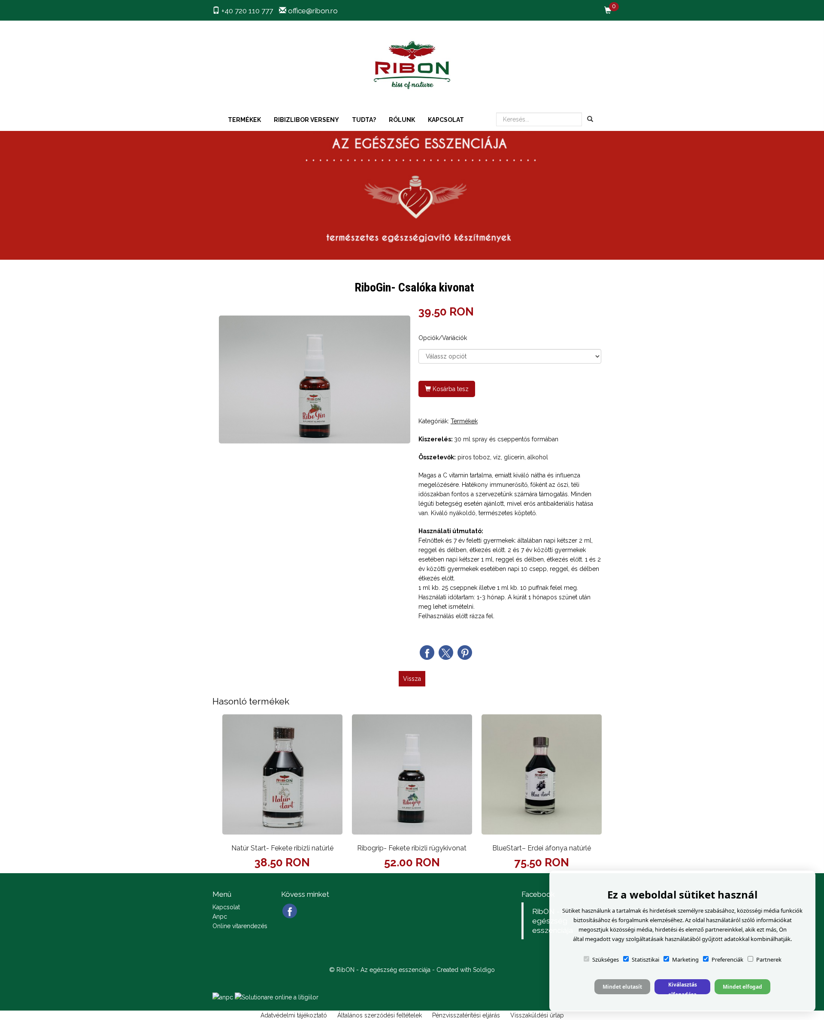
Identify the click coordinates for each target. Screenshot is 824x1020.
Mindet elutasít (622, 986)
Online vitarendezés (239, 926)
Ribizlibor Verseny (306, 119)
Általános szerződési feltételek (379, 1015)
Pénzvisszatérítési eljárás (466, 1015)
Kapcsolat (446, 119)
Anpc (219, 916)
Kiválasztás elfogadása (682, 987)
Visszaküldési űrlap (537, 1015)
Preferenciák (727, 959)
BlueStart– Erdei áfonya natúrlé (541, 848)
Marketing (685, 959)
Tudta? (364, 119)
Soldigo (484, 969)
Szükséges (605, 959)
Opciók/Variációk (442, 337)
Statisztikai (645, 959)
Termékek (244, 119)
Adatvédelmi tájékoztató (294, 1015)
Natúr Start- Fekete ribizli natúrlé (282, 848)
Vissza (412, 678)
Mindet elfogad (742, 986)
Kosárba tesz (450, 389)
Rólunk (402, 119)
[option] (314, 379)
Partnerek (769, 959)
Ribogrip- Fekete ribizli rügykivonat (412, 848)
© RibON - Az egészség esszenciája (379, 969)
